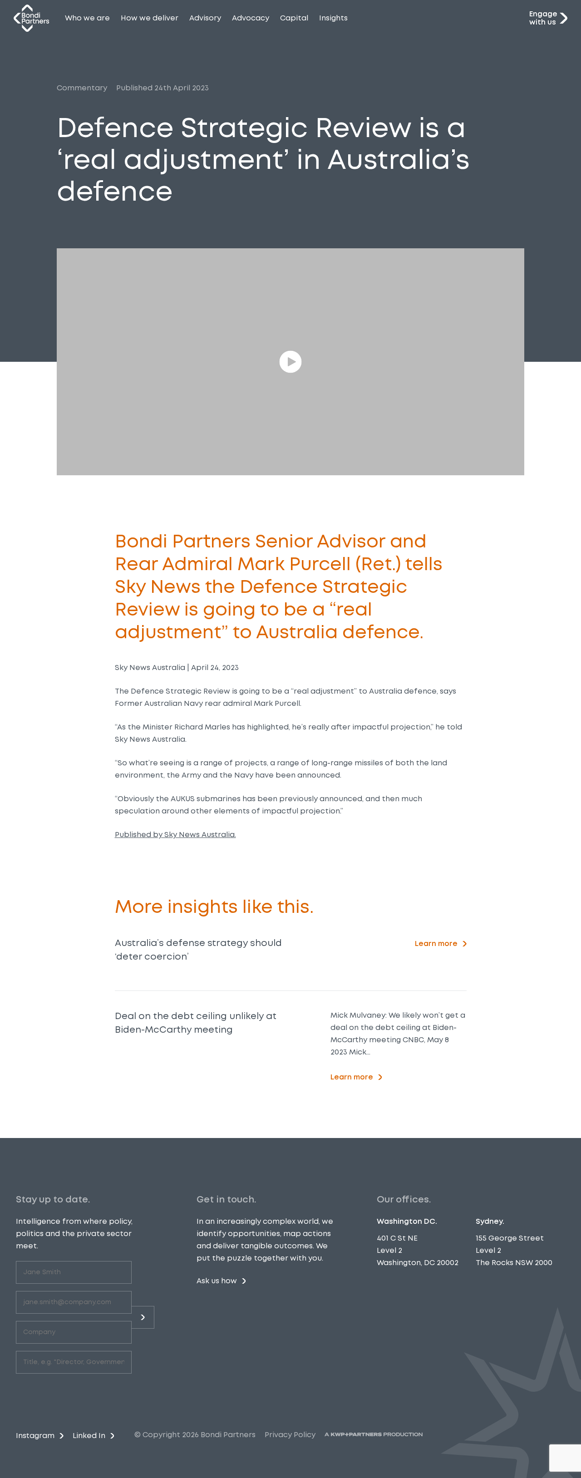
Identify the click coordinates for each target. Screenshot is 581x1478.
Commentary (82, 88)
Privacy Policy (290, 1434)
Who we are (87, 18)
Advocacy (250, 18)
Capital (294, 18)
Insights (333, 18)
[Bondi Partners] (31, 18)
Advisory (205, 18)
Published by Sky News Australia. (175, 834)
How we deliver (149, 18)
